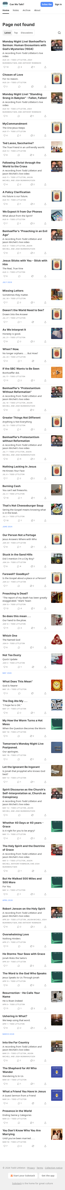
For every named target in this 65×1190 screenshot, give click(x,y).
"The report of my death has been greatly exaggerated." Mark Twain (25, 599)
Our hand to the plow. (14, 620)
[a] (56, 45)
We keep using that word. (16, 1020)
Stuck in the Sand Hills (17, 554)
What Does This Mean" (18, 681)
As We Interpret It (14, 329)
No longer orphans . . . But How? (20, 353)
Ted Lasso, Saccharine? (18, 143)
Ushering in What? (15, 1016)
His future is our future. (15, 196)
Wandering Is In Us (13, 1076)
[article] (32, 54)
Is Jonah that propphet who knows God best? (24, 772)
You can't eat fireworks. (15, 490)
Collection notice (53, 1167)
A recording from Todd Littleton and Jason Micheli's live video (22, 172)
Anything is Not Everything (17, 421)
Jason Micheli (34, 920)
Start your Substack (24, 1175)
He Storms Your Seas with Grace (24, 953)
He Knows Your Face (13, 470)
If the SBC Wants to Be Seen (21, 368)
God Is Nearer (10, 685)
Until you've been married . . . (19, 1138)
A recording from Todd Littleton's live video (23, 54)
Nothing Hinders (12, 938)
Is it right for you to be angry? (19, 830)
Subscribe (47, 4)
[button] (6, 10)
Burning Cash (12, 486)
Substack (17, 1183)
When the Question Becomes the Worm (24, 728)
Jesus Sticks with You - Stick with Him (25, 262)
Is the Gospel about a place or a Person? (24, 578)
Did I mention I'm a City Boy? (18, 558)
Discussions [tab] (27, 32)
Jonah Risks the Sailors (15, 958)
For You (7, 886)
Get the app (48, 1175)
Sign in (58, 4)
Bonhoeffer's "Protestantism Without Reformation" (21, 390)
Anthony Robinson (32, 63)
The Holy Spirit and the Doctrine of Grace (24, 847)
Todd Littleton (18, 60)
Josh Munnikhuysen (25, 180)
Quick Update (10, 659)
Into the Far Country (16, 1042)
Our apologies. (11, 751)
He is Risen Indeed (13, 1000)
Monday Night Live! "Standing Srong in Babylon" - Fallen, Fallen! (25, 96)
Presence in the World (17, 1110)
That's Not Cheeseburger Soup (23, 505)
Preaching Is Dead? (15, 593)
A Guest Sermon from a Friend (19, 1095)
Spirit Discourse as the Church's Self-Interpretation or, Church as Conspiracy (24, 793)
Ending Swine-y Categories (17, 1115)
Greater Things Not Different (22, 417)
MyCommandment (15, 123)
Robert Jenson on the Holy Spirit (24, 908)
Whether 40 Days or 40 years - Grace (23, 824)
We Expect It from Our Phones (22, 211)
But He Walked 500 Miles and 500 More (22, 880)
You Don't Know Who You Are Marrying (22, 1132)
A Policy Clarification (16, 192)
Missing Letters (13, 290)
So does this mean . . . (17, 616)
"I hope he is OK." (12, 705)
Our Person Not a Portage (19, 535)
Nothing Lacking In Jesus (19, 466)
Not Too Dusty (12, 655)
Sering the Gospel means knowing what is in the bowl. (24, 511)
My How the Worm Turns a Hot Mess (23, 722)
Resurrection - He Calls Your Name (21, 994)
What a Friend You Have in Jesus (24, 1091)
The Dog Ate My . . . (15, 701)
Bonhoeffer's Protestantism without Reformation (21, 439)
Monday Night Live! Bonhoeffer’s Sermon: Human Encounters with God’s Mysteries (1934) (24, 45)
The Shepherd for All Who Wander (20, 1070)
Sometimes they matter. (15, 294)
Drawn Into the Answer (15, 314)
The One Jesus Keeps (14, 127)
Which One (10, 635)
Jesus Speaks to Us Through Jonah (21, 977)
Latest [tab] (7, 32)
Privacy (31, 1167)
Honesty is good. (12, 333)
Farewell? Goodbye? (16, 574)
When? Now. (11, 349)
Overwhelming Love (16, 934)
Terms (40, 1167)
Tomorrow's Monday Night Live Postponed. (23, 745)
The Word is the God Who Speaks (25, 973)
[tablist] (19, 33)
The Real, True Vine (13, 268)
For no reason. (10, 78)
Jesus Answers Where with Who (20, 539)
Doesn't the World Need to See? (23, 310)
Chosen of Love (13, 74)
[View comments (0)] (19, 86)
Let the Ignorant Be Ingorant (21, 766)
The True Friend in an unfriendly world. (24, 147)
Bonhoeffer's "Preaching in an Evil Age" (25, 233)
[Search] (59, 33)
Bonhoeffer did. (11, 372)
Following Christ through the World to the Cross (22, 164)
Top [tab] (16, 32)
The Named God (11, 639)
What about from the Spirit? (18, 215)
